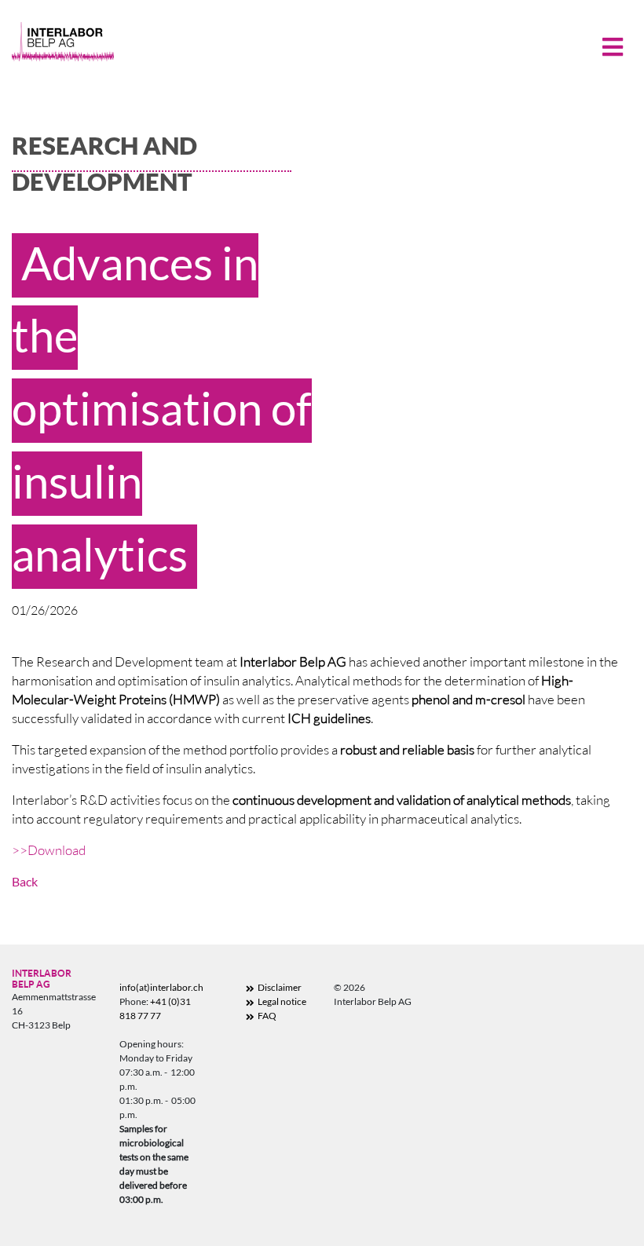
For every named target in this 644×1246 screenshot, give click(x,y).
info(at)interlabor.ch (161, 987)
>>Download (49, 850)
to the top (574, 1195)
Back (25, 881)
